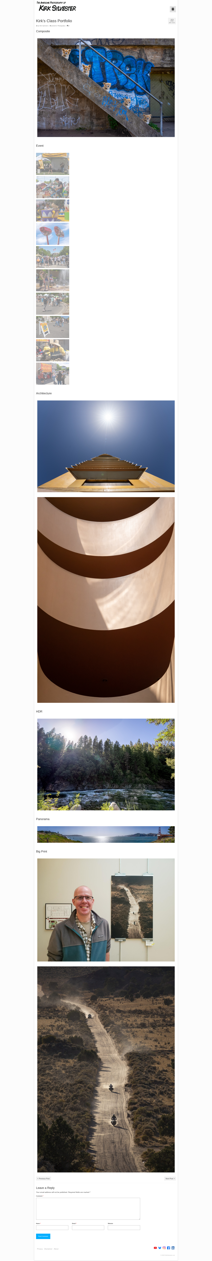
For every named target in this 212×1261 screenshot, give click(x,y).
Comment (39, 1196)
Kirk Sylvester (44, 25)
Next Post (169, 1179)
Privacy (40, 1249)
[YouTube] (156, 1248)
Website (110, 1223)
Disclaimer (48, 1249)
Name (38, 1223)
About (56, 1249)
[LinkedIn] (173, 1248)
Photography (61, 25)
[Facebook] (169, 1248)
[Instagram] (165, 1248)
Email (74, 1223)
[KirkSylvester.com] (58, 6)
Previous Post (44, 1179)
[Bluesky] (160, 1248)
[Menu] (173, 9)
